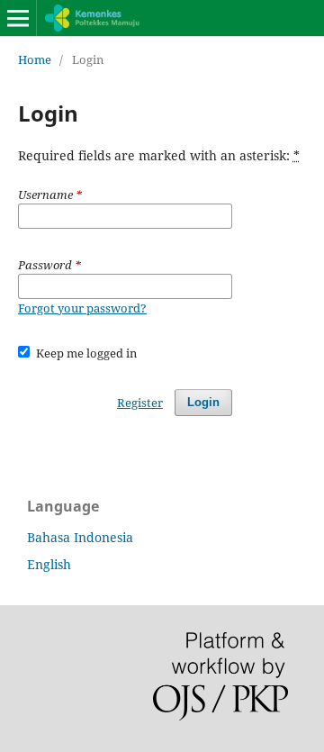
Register (140, 402)
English (49, 564)
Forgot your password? (82, 308)
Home (34, 59)
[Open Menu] (18, 18)
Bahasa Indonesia (80, 537)
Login (203, 402)
